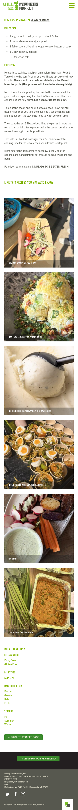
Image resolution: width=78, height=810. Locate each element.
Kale (6, 699)
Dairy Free (10, 660)
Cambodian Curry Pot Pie (39, 602)
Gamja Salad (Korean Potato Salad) (39, 306)
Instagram (23, 794)
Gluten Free (10, 664)
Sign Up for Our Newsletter (38, 758)
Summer (9, 720)
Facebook (15, 794)
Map (6, 784)
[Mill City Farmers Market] (24, 5)
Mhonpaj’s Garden (40, 20)
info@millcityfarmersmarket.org (16, 781)
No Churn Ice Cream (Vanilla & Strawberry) (39, 380)
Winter (8, 724)
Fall (6, 716)
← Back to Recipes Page (23, 737)
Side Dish (9, 677)
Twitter (7, 794)
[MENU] (72, 5)
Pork (7, 703)
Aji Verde (39, 528)
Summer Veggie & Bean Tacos (39, 233)
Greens (8, 695)
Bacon (8, 691)
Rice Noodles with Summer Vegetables (39, 454)
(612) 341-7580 (10, 779)
